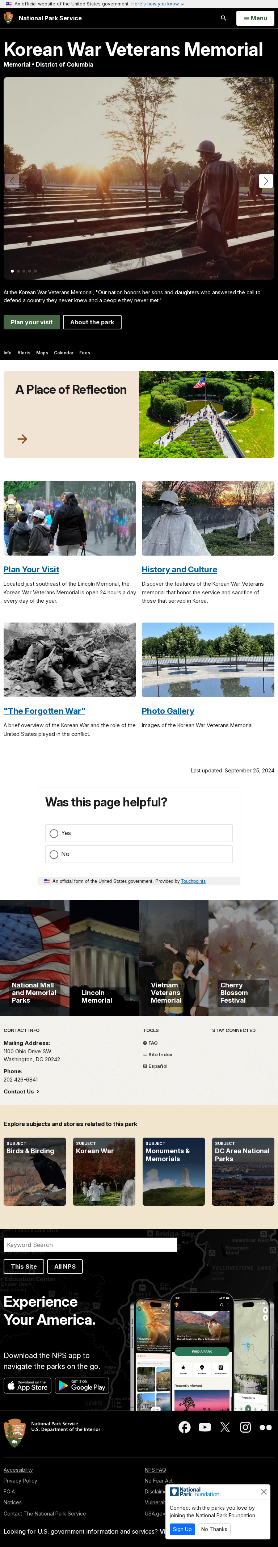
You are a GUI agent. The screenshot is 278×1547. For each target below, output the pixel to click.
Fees (84, 352)
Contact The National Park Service (45, 1513)
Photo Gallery (168, 711)
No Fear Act (159, 1481)
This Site (24, 1266)
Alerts (23, 352)
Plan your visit (32, 322)
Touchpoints (193, 880)
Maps (42, 352)
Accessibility (18, 1470)
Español (157, 1066)
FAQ (152, 1043)
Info (8, 352)
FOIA (9, 1491)
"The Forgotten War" (44, 711)
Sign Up (182, 1529)
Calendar (63, 352)
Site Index (160, 1054)
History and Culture (179, 569)
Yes (66, 832)
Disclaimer (157, 1491)
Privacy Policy (20, 1481)
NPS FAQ (155, 1470)
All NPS (65, 1266)
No (65, 853)
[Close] (264, 1491)
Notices (13, 1502)
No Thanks (214, 1529)
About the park (92, 322)
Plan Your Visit (31, 569)
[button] (266, 181)
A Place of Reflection (71, 389)
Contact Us (19, 1091)
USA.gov (155, 1513)
